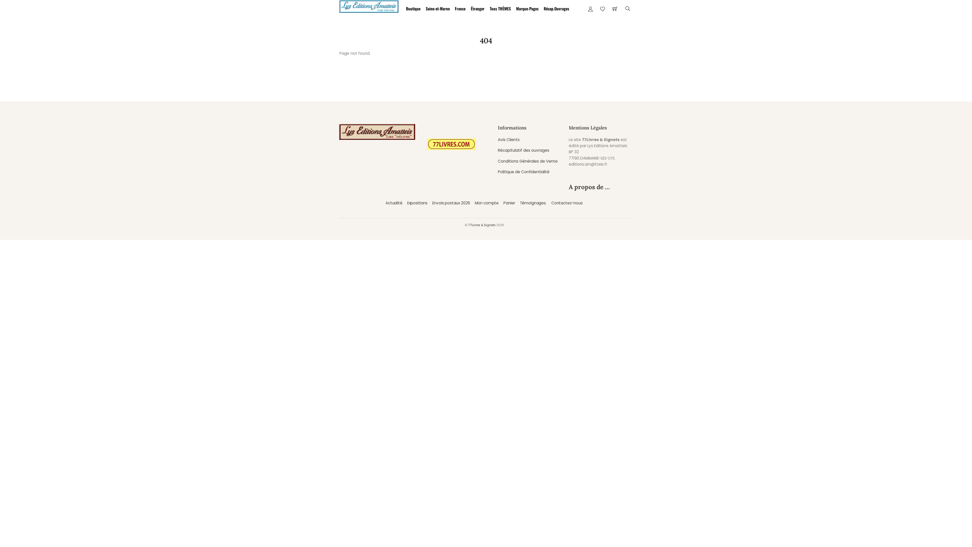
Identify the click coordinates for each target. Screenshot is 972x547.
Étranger (477, 9)
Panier (509, 203)
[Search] (628, 9)
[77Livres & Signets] (368, 5)
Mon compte (487, 203)
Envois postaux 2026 (451, 203)
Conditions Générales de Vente (528, 161)
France (460, 9)
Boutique (413, 9)
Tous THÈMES (500, 9)
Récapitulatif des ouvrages (523, 150)
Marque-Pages (527, 9)
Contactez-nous (567, 203)
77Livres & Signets (482, 225)
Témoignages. (533, 203)
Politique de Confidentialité (524, 171)
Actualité (394, 203)
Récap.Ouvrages (556, 9)
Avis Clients (509, 139)
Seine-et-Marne (438, 9)
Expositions (417, 203)
